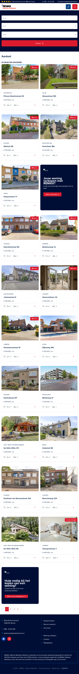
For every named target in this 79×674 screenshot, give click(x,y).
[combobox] (39, 26)
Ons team (47, 628)
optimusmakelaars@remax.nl (68, 2)
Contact (46, 639)
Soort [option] (4, 26)
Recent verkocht (49, 624)
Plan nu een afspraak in (15, 596)
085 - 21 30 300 (49, 2)
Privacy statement (44, 668)
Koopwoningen (49, 621)
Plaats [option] (4, 35)
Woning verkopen (50, 635)
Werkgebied (48, 643)
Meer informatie (51, 194)
